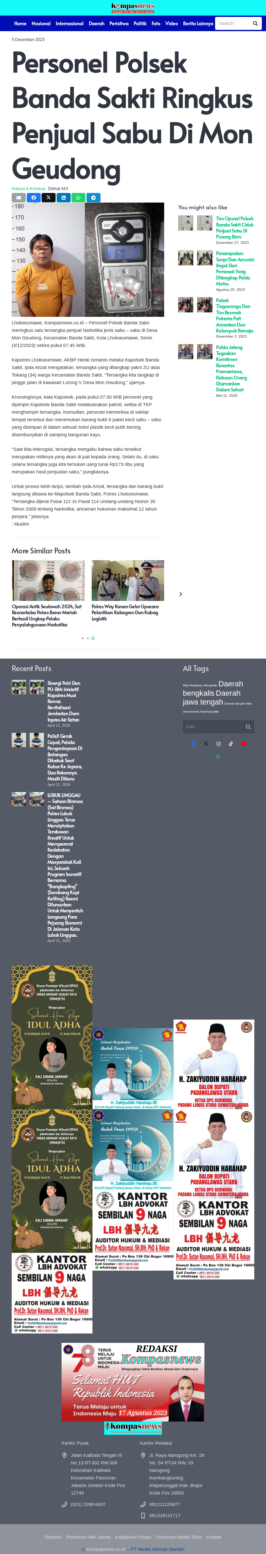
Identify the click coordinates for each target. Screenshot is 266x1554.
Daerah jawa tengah (212, 697)
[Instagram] (218, 744)
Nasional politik (209, 711)
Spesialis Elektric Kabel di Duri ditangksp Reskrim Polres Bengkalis (47, 609)
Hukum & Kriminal (28, 188)
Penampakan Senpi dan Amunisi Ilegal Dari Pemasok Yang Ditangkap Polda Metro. (235, 268)
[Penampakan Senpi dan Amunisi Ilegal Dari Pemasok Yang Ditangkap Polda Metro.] (186, 253)
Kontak (214, 1537)
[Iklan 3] (132, 1149)
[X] (206, 744)
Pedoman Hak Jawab (88, 1537)
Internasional (191, 711)
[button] (82, 638)
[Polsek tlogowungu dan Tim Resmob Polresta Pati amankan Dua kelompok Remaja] (186, 300)
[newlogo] (133, 1428)
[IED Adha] (52, 1149)
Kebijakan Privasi (133, 1537)
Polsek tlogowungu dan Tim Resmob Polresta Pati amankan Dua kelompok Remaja (234, 315)
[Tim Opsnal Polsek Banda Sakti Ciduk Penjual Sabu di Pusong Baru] (186, 219)
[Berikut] (180, 594)
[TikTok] (231, 744)
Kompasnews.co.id (105, 1549)
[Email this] (19, 197)
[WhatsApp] (218, 756)
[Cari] (255, 23)
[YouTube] (244, 744)
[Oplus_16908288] (133, 7)
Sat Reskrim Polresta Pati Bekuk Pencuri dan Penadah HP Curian (123, 609)
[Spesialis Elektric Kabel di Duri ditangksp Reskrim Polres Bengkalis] (48, 563)
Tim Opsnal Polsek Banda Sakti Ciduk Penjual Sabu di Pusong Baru (234, 227)
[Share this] (34, 197)
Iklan (249, 703)
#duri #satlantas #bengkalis (200, 685)
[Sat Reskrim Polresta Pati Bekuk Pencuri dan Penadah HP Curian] (127, 563)
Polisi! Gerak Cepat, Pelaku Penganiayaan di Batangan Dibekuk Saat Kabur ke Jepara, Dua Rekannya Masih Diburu (65, 757)
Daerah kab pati (234, 703)
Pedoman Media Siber (179, 1537)
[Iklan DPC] (214, 1150)
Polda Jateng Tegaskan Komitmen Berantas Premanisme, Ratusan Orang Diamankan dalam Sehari (231, 368)
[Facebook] (193, 744)
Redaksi (53, 1537)
